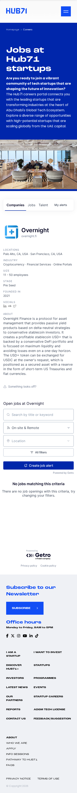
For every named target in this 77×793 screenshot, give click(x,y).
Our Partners (14, 698)
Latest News (17, 687)
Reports (13, 709)
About (11, 737)
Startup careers (48, 696)
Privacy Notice (18, 779)
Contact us (16, 719)
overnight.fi (29, 236)
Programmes (45, 678)
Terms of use (48, 779)
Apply (11, 748)
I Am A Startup (13, 654)
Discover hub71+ (14, 667)
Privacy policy (29, 565)
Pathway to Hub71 (22, 760)
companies (15, 205)
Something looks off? (22, 386)
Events (40, 687)
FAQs (10, 765)
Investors (15, 678)
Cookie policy (48, 565)
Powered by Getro (63, 472)
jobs (31, 205)
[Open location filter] (68, 440)
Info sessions (17, 754)
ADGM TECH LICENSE (49, 709)
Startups (42, 665)
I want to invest (48, 652)
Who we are (16, 743)
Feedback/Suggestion (52, 719)
